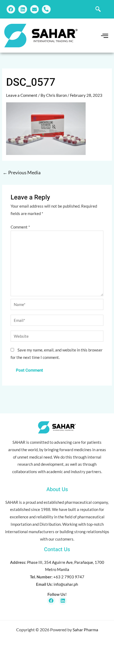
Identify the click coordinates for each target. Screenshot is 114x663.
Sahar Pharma (85, 629)
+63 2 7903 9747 (68, 576)
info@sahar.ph (66, 584)
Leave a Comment (21, 95)
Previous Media (22, 172)
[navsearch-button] (98, 9)
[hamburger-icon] (103, 36)
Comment (20, 227)
